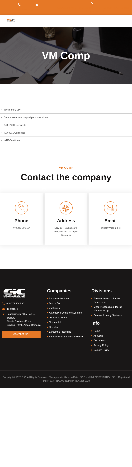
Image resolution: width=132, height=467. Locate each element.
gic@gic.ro (36, 9)
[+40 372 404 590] (19, 4)
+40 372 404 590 (19, 9)
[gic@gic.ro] (37, 4)
